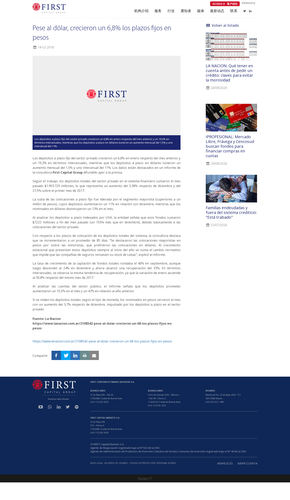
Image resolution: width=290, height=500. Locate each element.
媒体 (200, 10)
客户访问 (232, 4)
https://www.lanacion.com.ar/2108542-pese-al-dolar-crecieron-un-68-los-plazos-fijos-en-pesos (102, 341)
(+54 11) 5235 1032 (157, 405)
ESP (244, 3)
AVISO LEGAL (96, 463)
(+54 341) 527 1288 (215, 402)
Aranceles (225, 463)
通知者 (186, 10)
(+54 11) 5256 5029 (99, 402)
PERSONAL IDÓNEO (166, 463)
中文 (253, 3)
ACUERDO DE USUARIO (116, 463)
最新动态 (217, 10)
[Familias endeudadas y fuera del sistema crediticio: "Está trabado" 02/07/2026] (231, 173)
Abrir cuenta (247, 463)
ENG (248, 3)
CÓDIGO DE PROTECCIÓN (143, 463)
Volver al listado (225, 25)
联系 (233, 10)
